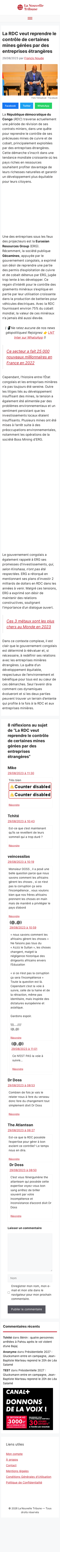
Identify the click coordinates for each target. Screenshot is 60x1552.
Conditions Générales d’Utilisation (28, 1476)
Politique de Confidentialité (24, 1482)
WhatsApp (43, 105)
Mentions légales (17, 1471)
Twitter (26, 105)
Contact (11, 1465)
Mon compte (14, 1454)
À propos (12, 1459)
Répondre (14, 804)
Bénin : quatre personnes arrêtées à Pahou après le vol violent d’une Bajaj (28, 1342)
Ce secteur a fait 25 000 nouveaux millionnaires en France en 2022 (29, 357)
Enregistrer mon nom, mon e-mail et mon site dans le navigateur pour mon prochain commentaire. (31, 1292)
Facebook (10, 105)
